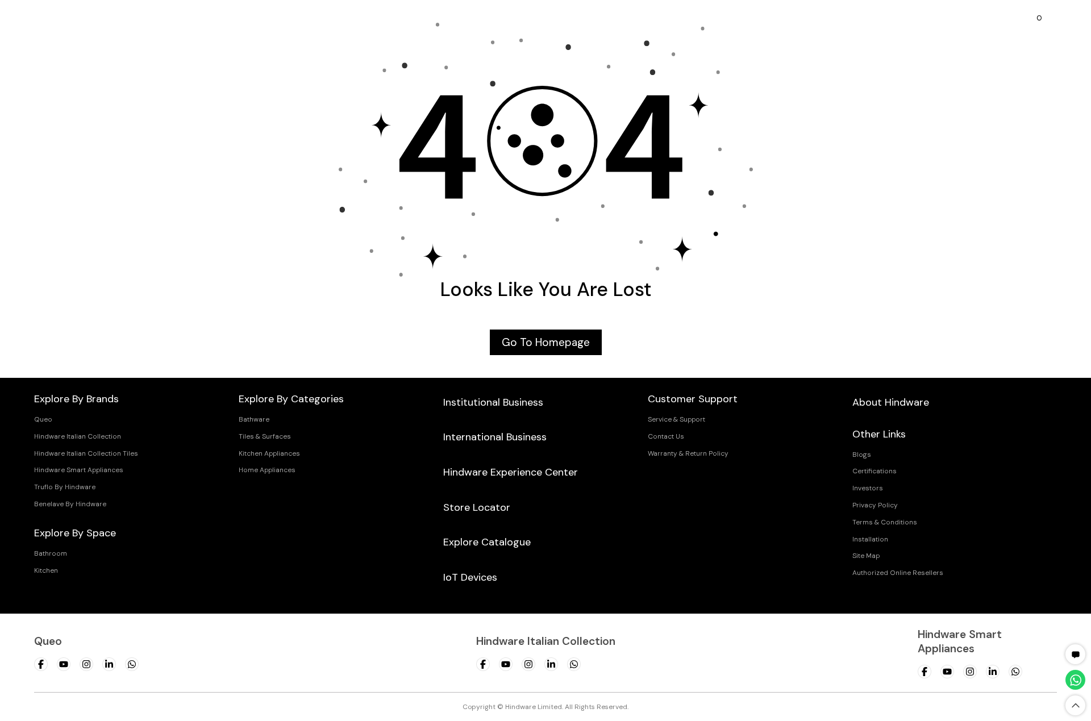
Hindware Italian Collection (77, 436)
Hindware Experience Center (510, 472)
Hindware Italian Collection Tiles (86, 453)
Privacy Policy (875, 505)
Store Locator (476, 507)
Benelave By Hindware (70, 504)
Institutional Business (493, 402)
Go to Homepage (546, 342)
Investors (867, 488)
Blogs (861, 454)
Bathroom (50, 553)
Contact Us (666, 436)
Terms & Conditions (884, 522)
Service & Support (676, 419)
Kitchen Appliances (269, 453)
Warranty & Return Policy (688, 453)
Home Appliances (267, 469)
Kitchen (46, 570)
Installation (870, 539)
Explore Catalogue (487, 542)
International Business (495, 437)
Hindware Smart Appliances (78, 469)
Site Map (866, 555)
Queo (43, 419)
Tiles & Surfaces (265, 436)
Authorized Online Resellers (897, 572)
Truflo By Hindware (64, 486)
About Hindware (890, 402)
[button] (1075, 654)
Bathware (254, 419)
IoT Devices (470, 577)
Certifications (874, 471)
